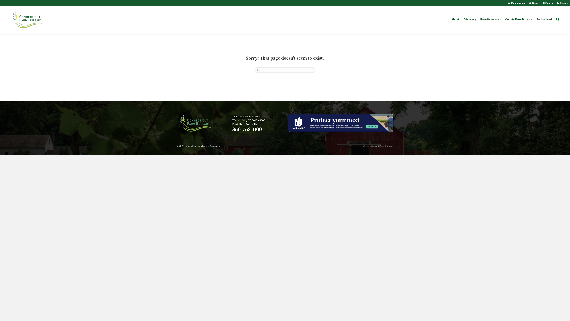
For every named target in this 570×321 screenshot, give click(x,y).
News (534, 3)
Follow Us (251, 124)
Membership (517, 3)
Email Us (237, 124)
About (455, 19)
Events (548, 3)
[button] (558, 19)
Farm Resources (490, 19)
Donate (563, 3)
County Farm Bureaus (519, 19)
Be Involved (544, 19)
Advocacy (469, 19)
